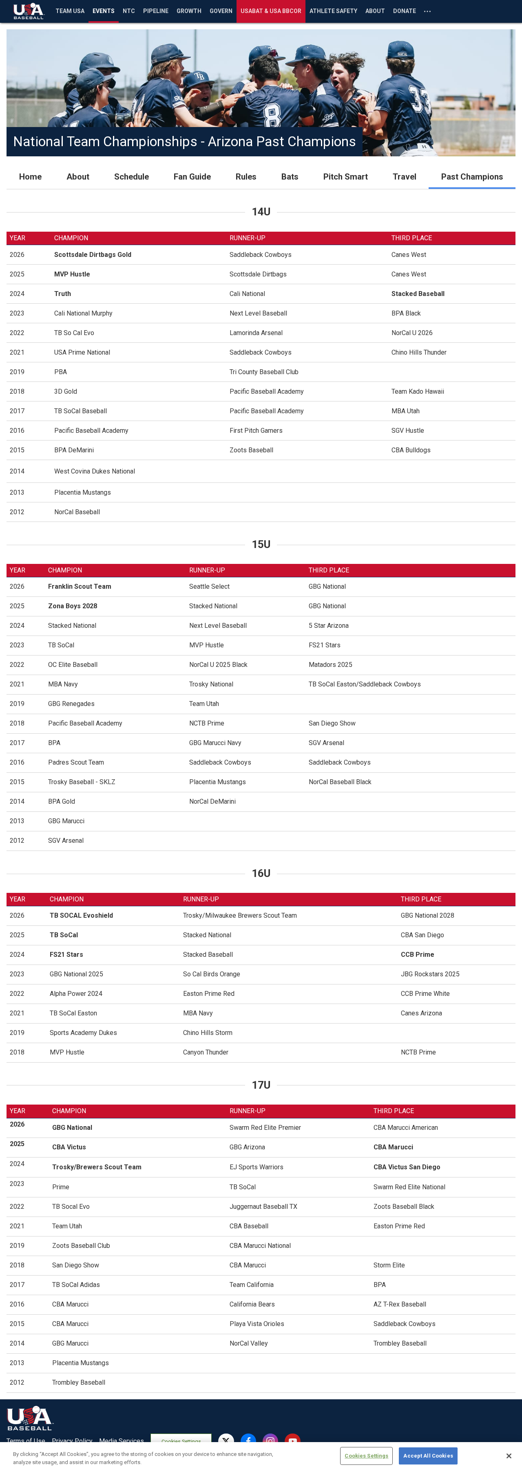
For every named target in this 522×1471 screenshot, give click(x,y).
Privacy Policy (72, 1441)
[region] (261, 1456)
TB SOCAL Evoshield (81, 915)
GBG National (72, 1127)
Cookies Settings (181, 1441)
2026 (17, 1124)
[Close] (509, 1456)
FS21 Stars (66, 954)
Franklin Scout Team (79, 586)
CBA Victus (69, 1147)
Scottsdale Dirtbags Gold (92, 255)
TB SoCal (64, 935)
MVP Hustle (72, 274)
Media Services (121, 1441)
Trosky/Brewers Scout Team (97, 1167)
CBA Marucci (394, 1147)
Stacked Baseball (418, 294)
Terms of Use (26, 1441)
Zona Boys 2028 (72, 606)
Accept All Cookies (428, 1456)
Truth (62, 294)
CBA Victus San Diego (407, 1167)
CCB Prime (417, 954)
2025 (17, 1144)
